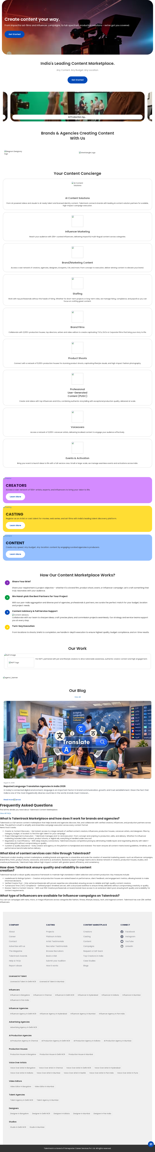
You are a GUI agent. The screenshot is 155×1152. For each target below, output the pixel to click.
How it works (52, 965)
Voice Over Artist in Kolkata (21, 1073)
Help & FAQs (15, 960)
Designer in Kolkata (62, 1113)
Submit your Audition (56, 960)
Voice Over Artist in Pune (127, 1073)
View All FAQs (5, 813)
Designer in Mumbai (81, 1113)
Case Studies (89, 960)
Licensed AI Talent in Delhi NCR (23, 981)
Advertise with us (17, 946)
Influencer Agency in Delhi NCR (23, 1014)
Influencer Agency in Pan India (112, 1014)
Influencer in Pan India (19, 1000)
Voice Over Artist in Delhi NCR (78, 1068)
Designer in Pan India (102, 1113)
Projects (50, 931)
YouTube (129, 941)
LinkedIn (129, 946)
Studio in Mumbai (37, 1127)
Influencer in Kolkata (110, 995)
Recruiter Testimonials (56, 946)
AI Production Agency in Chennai (24, 1041)
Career (12, 936)
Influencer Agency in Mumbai (83, 1014)
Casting (87, 936)
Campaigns (88, 946)
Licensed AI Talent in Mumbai (52, 981)
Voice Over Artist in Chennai (51, 1068)
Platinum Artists (53, 936)
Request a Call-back (93, 951)
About (12, 931)
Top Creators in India (93, 956)
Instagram (130, 936)
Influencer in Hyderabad (88, 995)
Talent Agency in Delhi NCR (21, 1100)
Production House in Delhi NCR (52, 1054)
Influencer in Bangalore (20, 995)
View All (77, 697)
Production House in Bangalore (23, 1054)
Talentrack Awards (18, 956)
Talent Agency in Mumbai (47, 1100)
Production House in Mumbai (81, 1054)
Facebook (130, 931)
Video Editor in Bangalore (20, 1086)
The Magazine (15, 951)
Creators (87, 931)
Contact (13, 941)
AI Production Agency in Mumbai (117, 1041)
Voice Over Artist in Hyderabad (107, 1068)
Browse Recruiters (54, 951)
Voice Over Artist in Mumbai (48, 1073)
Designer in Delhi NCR (41, 1113)
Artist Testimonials (55, 941)
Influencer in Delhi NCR (64, 995)
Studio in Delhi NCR (18, 1127)
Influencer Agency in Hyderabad (53, 1014)
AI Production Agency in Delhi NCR (56, 1041)
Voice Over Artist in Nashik (75, 1073)
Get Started (14, 34)
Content (87, 941)
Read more (9, 799)
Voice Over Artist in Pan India (101, 1073)
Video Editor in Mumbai (44, 1086)
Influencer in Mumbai (131, 995)
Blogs (85, 965)
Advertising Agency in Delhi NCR (23, 1027)
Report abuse (15, 965)
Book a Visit (51, 956)
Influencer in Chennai (42, 995)
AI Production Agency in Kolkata (87, 1041)
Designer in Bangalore (19, 1113)
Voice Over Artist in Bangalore (22, 1068)
